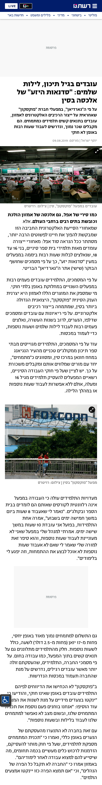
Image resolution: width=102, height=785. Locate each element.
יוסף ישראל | (88, 141)
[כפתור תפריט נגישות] (5, 700)
